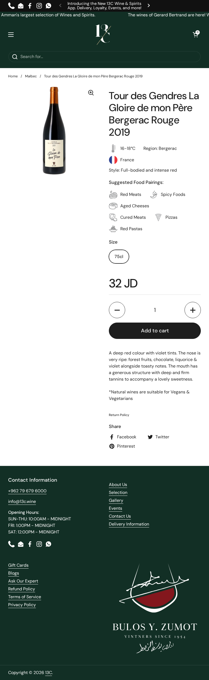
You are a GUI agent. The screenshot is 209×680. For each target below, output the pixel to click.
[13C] (103, 34)
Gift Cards (18, 565)
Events (115, 508)
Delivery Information (129, 524)
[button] (195, 34)
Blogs (13, 573)
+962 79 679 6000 (27, 491)
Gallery (116, 500)
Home (13, 76)
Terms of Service (24, 597)
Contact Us (120, 516)
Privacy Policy (22, 605)
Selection (118, 492)
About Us (118, 484)
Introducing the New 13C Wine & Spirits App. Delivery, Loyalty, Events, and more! (104, 5)
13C (48, 672)
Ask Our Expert (23, 581)
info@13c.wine (22, 501)
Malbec (31, 76)
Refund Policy (21, 589)
